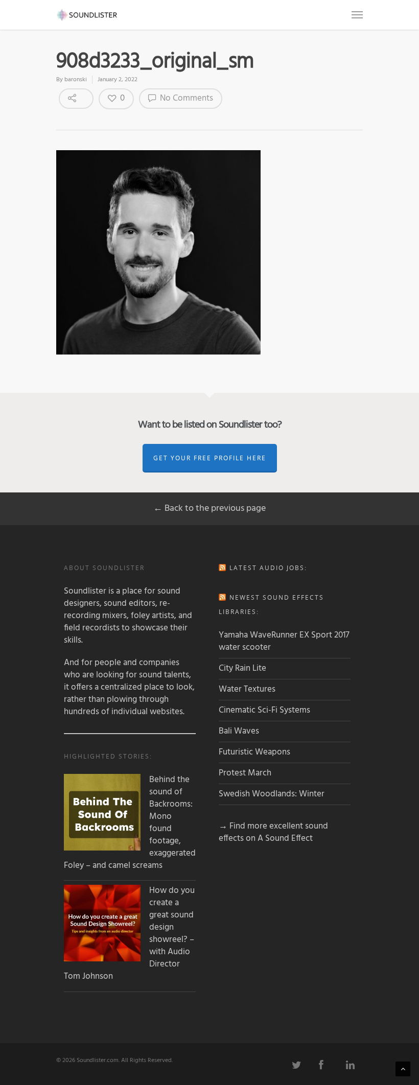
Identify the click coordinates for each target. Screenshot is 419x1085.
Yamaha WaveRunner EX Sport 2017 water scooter (284, 641)
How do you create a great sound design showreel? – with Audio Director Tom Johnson (129, 934)
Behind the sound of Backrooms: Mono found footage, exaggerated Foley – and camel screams (130, 823)
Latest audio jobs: (268, 567)
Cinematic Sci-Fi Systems (264, 710)
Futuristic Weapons (254, 752)
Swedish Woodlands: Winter (271, 794)
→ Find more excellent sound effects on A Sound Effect (273, 832)
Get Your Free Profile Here (209, 458)
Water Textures (247, 689)
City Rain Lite (242, 668)
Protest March (245, 773)
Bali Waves (239, 731)
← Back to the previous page (209, 508)
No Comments (185, 98)
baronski (75, 80)
